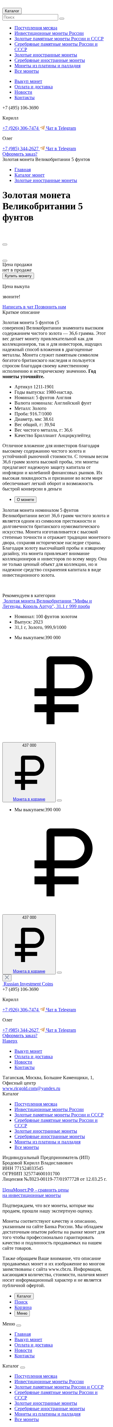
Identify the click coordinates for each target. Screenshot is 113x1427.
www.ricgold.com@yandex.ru (31, 1088)
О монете (25, 499)
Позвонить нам (50, 306)
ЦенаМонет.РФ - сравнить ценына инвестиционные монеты (35, 1192)
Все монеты (26, 71)
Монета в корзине (29, 799)
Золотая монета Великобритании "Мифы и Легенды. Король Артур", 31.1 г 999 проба (47, 603)
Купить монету (18, 276)
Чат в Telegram (60, 128)
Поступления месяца (35, 27)
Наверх (9, 1040)
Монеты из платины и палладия (47, 65)
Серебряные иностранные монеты (49, 60)
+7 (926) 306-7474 (21, 128)
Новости (23, 92)
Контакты (24, 97)
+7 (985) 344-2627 (21, 148)
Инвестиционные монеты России (49, 33)
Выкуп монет (28, 81)
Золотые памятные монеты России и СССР (59, 38)
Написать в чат (18, 306)
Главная (22, 169)
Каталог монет (29, 175)
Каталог (12, 11)
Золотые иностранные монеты (45, 54)
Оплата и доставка (33, 86)
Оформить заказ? (19, 153)
